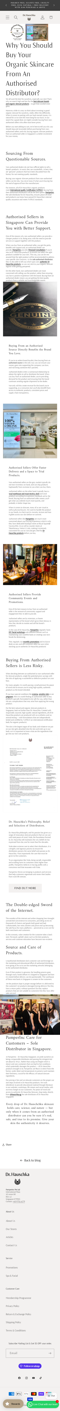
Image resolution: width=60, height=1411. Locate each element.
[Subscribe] (50, 1353)
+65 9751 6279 (19, 1202)
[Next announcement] (54, 5)
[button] (7, 17)
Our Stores (11, 1229)
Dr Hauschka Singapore (26, 1405)
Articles (9, 1237)
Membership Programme (18, 1298)
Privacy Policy (12, 1306)
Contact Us (11, 1245)
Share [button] (9, 1144)
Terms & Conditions (16, 1330)
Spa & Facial (12, 1275)
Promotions (12, 1267)
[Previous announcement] (6, 5)
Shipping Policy (13, 1322)
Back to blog (32, 1160)
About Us (10, 1221)
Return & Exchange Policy (18, 1314)
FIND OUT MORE (25, 888)
